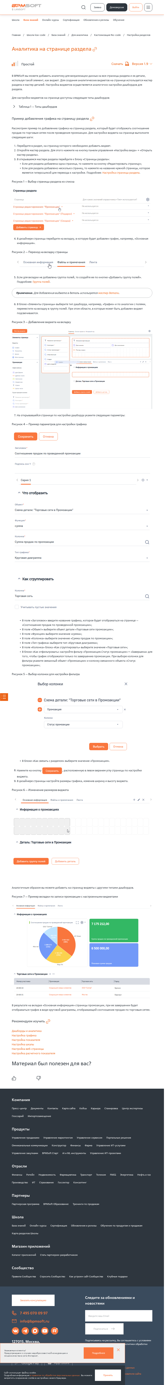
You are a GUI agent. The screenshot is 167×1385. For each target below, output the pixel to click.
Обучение (118, 20)
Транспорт (86, 1174)
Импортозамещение (39, 1116)
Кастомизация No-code (107, 35)
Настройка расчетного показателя (33, 1053)
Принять (108, 1375)
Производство (20, 1182)
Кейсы (83, 1108)
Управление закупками (25, 1153)
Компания (21, 1099)
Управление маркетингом (58, 1137)
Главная (16, 35)
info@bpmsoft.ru (34, 1321)
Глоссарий (18, 1116)
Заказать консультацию (33, 1300)
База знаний (30, 20)
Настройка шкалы (23, 1044)
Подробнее (98, 1353)
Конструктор (59, 1145)
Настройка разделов (138, 35)
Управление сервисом (89, 1137)
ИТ (33, 1182)
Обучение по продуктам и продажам (121, 1225)
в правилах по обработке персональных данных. (55, 1375)
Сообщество (23, 1267)
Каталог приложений (24, 1255)
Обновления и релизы (96, 20)
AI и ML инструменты (74, 1153)
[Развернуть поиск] (83, 7)
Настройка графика (24, 1035)
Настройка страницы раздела (121, 172)
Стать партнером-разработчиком (59, 1255)
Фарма (88, 1145)
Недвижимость (47, 1174)
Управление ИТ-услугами (110, 1145)
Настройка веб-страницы (28, 1049)
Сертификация (71, 20)
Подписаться (100, 1328)
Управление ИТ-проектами (105, 1153)
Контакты (52, 1108)
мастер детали (108, 293)
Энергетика (126, 1174)
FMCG (113, 1174)
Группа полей (41, 282)
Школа (15, 20)
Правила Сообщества (24, 1276)
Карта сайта (68, 1108)
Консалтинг (80, 1182)
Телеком (101, 1174)
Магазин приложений (31, 1246)
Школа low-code (36, 35)
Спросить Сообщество (52, 1276)
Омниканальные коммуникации (30, 1145)
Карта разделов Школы (25, 1233)
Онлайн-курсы (50, 20)
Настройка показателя (26, 1040)
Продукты (21, 1129)
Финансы (75, 1145)
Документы (37, 1108)
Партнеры (21, 1195)
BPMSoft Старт (50, 1153)
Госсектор (63, 1182)
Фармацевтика (68, 1174)
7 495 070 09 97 (34, 1313)
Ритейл (30, 1174)
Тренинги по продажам (86, 1204)
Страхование (46, 1182)
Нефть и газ (144, 1174)
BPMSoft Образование (56, 1204)
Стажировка (111, 1108)
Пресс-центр (19, 1108)
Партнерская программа (25, 1204)
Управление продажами (25, 1137)
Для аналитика (79, 35)
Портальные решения (118, 1137)
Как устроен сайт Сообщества (86, 1276)
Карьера (95, 1108)
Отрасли (19, 1166)
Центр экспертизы (132, 1108)
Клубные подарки (117, 1276)
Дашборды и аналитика (27, 1031)
